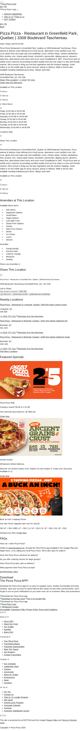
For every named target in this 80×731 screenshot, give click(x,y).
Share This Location (8, 80)
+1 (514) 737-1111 (27, 80)
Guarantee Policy (18, 610)
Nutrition (7, 629)
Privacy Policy (32, 610)
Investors (8, 683)
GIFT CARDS (10, 19)
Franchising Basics (12, 644)
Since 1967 (8, 621)
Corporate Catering (12, 705)
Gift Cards (8, 700)
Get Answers (9, 652)
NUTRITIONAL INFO (9, 572)
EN (1, 7)
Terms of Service (69, 720)
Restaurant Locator (10, 607)
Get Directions (16, 83)
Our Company (10, 664)
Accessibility (5, 610)
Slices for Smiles (11, 675)
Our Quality (9, 627)
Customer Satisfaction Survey (16, 711)
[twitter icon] (5, 612)
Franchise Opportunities (14, 647)
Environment (9, 677)
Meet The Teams (11, 649)
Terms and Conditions (48, 610)
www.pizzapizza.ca (16, 548)
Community (9, 672)
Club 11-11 (9, 17)
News (6, 680)
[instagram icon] (3, 612)
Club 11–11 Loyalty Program (16, 697)
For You (7, 692)
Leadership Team (11, 666)
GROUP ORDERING (13, 14)
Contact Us (8, 694)
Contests (8, 708)
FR (5, 7)
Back (2, 27)
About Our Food (11, 624)
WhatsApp (46, 294)
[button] (40, 106)
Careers (7, 669)
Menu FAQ (8, 632)
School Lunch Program (14, 703)
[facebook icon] (1, 612)
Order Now (5, 83)
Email (26, 294)
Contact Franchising (12, 655)
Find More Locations (8, 351)
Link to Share (5, 288)
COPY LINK (22, 291)
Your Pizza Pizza (11, 641)
